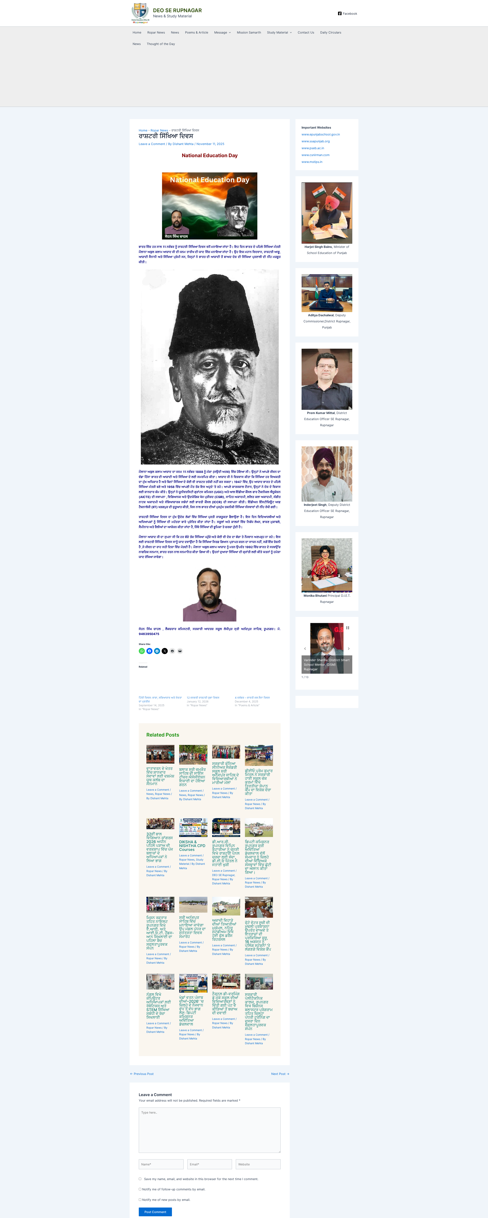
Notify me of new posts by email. (166, 1200)
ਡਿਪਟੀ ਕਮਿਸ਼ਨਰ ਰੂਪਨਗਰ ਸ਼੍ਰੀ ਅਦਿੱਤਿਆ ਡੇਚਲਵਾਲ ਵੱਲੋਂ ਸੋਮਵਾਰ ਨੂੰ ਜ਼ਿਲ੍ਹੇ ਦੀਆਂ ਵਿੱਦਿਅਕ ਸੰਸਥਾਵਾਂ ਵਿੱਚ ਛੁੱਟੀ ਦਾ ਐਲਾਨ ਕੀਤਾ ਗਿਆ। (258, 857)
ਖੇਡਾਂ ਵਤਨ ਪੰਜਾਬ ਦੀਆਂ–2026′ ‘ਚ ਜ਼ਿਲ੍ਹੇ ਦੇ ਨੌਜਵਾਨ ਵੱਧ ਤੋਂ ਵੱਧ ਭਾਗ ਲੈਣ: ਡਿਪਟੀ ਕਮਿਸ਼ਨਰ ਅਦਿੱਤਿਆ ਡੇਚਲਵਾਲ (191, 1011)
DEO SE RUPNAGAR (177, 10)
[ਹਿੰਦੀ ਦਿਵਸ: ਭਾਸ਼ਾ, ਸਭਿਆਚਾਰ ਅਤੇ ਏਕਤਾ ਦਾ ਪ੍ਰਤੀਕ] (161, 683)
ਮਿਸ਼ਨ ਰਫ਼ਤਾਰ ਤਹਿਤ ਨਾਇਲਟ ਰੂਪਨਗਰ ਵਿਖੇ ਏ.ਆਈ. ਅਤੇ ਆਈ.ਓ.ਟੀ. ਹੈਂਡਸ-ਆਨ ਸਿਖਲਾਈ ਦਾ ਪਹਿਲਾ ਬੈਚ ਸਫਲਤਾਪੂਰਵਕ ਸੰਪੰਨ (160, 933)
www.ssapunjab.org (316, 141)
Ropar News (156, 32)
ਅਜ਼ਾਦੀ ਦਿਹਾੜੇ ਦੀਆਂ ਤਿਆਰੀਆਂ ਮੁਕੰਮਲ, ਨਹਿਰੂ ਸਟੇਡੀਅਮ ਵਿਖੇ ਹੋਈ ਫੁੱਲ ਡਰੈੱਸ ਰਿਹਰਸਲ (224, 930)
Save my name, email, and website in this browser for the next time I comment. (201, 1179)
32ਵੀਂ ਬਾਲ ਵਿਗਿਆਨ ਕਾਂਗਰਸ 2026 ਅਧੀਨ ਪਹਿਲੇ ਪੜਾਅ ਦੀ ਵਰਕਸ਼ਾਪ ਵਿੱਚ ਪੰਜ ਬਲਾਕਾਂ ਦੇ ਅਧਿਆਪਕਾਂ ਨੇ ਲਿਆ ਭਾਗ (159, 847)
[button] (229, 32)
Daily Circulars (330, 32)
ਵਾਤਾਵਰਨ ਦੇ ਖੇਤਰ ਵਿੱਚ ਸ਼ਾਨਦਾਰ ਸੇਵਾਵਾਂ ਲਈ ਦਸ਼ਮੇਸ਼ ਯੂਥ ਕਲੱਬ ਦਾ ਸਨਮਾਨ (160, 776)
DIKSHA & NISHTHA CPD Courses (192, 846)
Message (220, 32)
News (175, 32)
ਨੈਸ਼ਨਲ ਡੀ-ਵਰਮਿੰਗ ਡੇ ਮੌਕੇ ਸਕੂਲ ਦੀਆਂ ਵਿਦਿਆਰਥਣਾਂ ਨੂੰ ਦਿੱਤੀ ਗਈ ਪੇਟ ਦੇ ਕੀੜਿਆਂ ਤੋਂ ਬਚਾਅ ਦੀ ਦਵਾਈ (226, 1003)
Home (137, 32)
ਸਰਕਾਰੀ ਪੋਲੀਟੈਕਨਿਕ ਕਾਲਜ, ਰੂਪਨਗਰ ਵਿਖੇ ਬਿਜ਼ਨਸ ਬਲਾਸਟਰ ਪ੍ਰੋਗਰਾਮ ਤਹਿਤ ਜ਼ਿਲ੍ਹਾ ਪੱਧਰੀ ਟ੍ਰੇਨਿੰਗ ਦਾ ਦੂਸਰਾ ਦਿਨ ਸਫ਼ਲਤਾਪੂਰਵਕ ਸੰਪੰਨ (259, 1011)
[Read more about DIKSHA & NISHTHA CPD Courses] (193, 827)
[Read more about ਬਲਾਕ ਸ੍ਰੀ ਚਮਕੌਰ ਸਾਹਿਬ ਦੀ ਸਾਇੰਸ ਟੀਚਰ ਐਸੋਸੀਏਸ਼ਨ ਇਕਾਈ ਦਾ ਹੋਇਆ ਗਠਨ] (193, 754)
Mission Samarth (249, 32)
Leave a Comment (152, 144)
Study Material (277, 32)
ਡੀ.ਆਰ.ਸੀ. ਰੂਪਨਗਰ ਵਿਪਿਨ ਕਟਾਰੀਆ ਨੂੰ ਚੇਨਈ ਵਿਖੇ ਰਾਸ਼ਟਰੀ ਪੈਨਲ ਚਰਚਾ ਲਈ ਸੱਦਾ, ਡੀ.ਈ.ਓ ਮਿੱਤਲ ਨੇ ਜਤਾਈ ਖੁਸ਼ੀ (226, 853)
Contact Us (306, 32)
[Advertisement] (244, 78)
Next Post (280, 1073)
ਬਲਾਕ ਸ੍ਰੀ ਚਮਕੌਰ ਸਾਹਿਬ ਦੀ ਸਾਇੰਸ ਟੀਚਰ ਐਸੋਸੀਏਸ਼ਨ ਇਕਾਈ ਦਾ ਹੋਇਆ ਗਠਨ (192, 777)
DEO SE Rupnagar (223, 875)
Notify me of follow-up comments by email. (173, 1189)
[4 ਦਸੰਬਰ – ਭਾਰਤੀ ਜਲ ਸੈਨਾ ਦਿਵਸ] (257, 683)
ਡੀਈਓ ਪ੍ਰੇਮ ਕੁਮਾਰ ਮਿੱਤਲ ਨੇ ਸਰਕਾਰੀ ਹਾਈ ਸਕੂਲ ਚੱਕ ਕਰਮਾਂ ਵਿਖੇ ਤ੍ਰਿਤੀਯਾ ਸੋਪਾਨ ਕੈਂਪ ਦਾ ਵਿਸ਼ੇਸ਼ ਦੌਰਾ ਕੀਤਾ (259, 782)
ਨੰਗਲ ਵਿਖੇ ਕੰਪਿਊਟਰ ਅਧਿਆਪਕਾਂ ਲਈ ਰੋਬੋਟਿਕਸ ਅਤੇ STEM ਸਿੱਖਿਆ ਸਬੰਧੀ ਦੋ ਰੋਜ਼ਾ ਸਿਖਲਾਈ (158, 1006)
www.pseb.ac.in (313, 148)
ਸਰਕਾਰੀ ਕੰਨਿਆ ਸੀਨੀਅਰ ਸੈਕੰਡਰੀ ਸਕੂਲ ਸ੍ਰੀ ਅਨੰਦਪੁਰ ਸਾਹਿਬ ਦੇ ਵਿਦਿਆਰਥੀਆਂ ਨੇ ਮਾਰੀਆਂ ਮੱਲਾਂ (225, 773)
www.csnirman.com (316, 155)
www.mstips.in (312, 162)
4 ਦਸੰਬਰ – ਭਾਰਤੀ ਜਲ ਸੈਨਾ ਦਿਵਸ (252, 697)
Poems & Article (196, 32)
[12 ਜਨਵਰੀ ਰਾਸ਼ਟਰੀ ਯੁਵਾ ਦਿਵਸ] (209, 683)
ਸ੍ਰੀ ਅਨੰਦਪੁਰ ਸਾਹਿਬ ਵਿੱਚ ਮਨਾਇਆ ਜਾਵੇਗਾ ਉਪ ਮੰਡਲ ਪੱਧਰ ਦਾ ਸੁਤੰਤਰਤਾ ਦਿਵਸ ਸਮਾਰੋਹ (192, 927)
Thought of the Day (161, 44)
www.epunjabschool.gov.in (321, 134)
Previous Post (142, 1073)
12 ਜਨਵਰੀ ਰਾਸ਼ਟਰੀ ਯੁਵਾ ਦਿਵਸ (203, 697)
